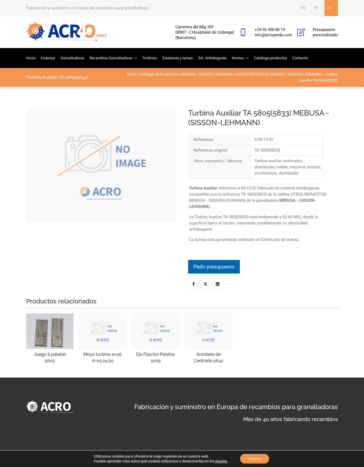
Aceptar (254, 459)
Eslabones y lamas (177, 58)
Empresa (48, 58)
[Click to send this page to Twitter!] (205, 284)
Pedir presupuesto (213, 267)
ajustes (221, 461)
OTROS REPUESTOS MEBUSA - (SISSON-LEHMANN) (279, 74)
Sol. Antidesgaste (212, 58)
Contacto (300, 58)
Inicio (30, 58)
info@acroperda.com (273, 35)
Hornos (238, 58)
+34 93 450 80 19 (270, 29)
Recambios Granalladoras (111, 58)
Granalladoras (72, 58)
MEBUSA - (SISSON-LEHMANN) (207, 74)
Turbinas (150, 58)
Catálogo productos (270, 58)
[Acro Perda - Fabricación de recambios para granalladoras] (66, 32)
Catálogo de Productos (158, 74)
